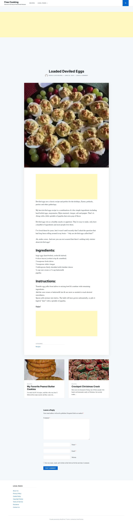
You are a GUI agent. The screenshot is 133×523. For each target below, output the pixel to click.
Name (74, 444)
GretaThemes (79, 519)
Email (74, 451)
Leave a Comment (82, 75)
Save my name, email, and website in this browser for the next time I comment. (67, 463)
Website (74, 457)
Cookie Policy (17, 496)
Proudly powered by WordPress (57, 519)
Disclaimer (16, 504)
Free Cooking (11, 2)
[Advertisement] (54, 24)
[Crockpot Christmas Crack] (89, 369)
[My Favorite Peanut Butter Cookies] (44, 369)
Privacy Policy (17, 493)
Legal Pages (42, 3)
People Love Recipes (56, 75)
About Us (15, 491)
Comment (46, 418)
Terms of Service (18, 501)
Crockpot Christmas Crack (86, 386)
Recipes (32, 3)
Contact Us (16, 507)
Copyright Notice (18, 499)
